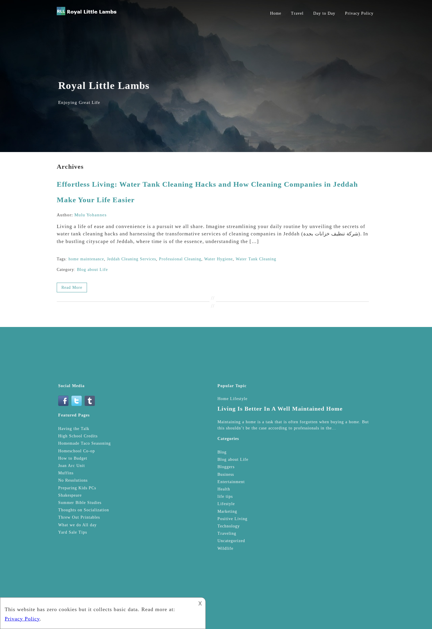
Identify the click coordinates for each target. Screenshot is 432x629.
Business (225, 474)
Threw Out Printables (79, 517)
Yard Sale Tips (72, 532)
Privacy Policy (359, 13)
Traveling (226, 533)
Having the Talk (73, 428)
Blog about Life (92, 269)
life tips (225, 496)
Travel (297, 13)
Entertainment (231, 482)
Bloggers (226, 467)
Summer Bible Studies (79, 502)
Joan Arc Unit (71, 465)
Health (223, 489)
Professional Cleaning (180, 259)
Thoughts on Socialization (83, 510)
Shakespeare (70, 495)
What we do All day (77, 525)
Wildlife (225, 548)
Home (275, 13)
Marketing (227, 511)
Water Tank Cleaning (256, 259)
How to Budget (72, 458)
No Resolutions (73, 480)
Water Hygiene (218, 259)
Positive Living (232, 519)
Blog (222, 452)
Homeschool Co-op (76, 451)
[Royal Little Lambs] (87, 15)
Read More (71, 287)
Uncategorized (231, 541)
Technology (228, 526)
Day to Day (324, 13)
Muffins (65, 473)
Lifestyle (226, 504)
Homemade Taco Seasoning (84, 443)
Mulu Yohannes (90, 215)
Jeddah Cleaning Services (131, 259)
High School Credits (78, 436)
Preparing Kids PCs (77, 488)
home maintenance (86, 259)
